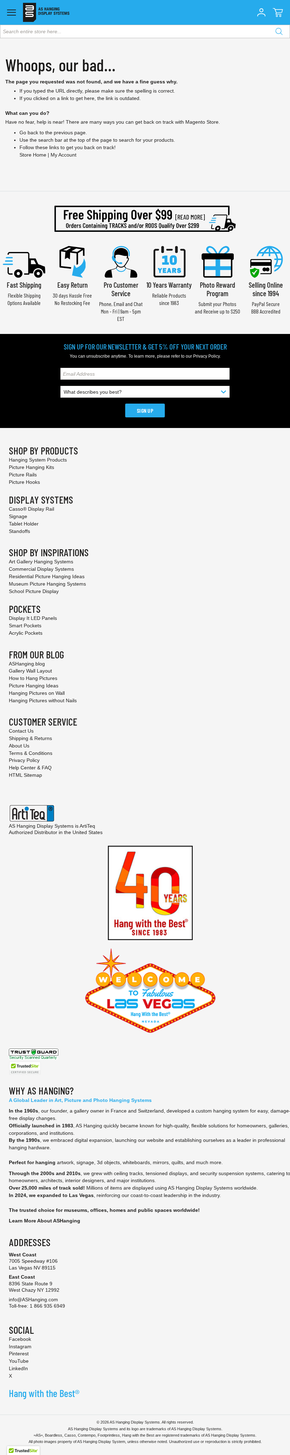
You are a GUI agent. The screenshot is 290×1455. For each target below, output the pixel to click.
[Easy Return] (72, 261)
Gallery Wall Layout (30, 671)
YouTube (19, 1361)
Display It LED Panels (33, 618)
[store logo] (46, 12)
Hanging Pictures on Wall (37, 693)
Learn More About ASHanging (44, 1221)
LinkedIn (18, 1368)
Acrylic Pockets (25, 633)
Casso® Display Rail (31, 509)
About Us (19, 746)
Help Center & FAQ (30, 767)
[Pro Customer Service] (121, 261)
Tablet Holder (24, 524)
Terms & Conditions (30, 753)
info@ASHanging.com (33, 1299)
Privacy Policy (206, 356)
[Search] (279, 31)
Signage (18, 516)
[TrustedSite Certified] (25, 1068)
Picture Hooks (24, 482)
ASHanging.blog (27, 664)
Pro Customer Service (121, 289)
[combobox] (145, 31)
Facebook (20, 1339)
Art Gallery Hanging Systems (41, 561)
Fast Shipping (24, 284)
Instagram (20, 1346)
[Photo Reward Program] (217, 261)
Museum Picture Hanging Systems (47, 584)
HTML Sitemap (25, 775)
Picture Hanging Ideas (33, 685)
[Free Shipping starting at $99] (145, 218)
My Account (63, 155)
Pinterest (19, 1353)
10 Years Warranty (169, 284)
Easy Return (72, 284)
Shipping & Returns (30, 738)
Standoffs (19, 531)
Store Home (32, 155)
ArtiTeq (87, 826)
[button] (261, 12)
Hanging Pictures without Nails (43, 700)
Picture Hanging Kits (31, 467)
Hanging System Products (38, 460)
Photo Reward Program (217, 289)
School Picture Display (34, 591)
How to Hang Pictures (33, 678)
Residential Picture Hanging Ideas (47, 576)
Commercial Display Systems (41, 569)
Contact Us (21, 731)
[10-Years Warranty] (169, 261)
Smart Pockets (25, 625)
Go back (28, 132)
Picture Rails (23, 474)
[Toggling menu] (11, 13)
